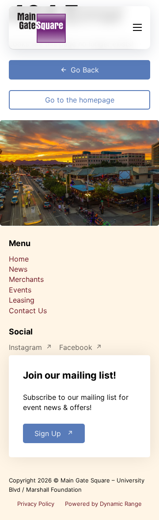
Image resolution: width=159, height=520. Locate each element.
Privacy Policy (35, 503)
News (18, 269)
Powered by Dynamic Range (103, 503)
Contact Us (28, 310)
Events (20, 289)
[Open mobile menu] (137, 27)
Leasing (21, 300)
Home (19, 258)
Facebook (75, 347)
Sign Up (47, 433)
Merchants (26, 279)
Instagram (25, 347)
